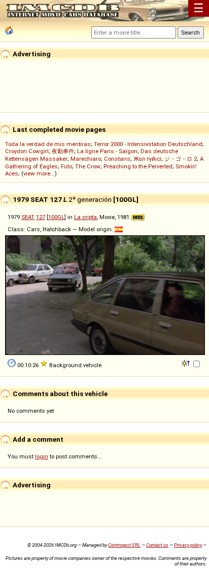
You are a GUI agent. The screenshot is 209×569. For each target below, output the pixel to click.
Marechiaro (86, 158)
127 (40, 217)
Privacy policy (188, 545)
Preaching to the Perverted (137, 166)
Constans (117, 158)
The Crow (87, 166)
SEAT (27, 217)
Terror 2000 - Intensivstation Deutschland (148, 144)
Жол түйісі (147, 158)
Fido (66, 166)
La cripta (85, 217)
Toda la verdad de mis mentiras (48, 144)
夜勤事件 (63, 151)
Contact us (157, 545)
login (41, 456)
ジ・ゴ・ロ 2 (180, 158)
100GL (56, 217)
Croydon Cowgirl (27, 151)
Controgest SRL (124, 545)
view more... (39, 173)
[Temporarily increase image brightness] (186, 362)
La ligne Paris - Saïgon (107, 151)
